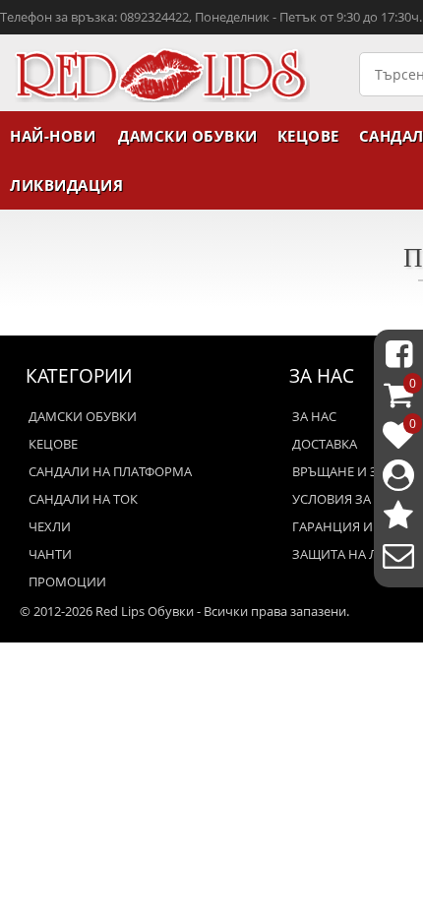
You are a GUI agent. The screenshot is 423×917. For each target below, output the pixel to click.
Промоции (67, 581)
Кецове (308, 136)
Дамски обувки (188, 136)
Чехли (50, 526)
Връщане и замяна (357, 471)
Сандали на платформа (110, 471)
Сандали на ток (83, 499)
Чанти (50, 554)
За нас (314, 416)
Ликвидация (66, 185)
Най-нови (52, 136)
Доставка (324, 444)
